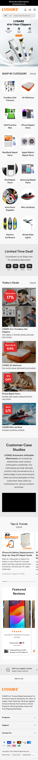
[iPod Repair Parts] (10, 169)
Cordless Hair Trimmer (10, 99)
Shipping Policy (27, 755)
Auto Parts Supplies (10, 208)
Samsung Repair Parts (28, 181)
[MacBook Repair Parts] (10, 141)
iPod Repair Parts (10, 181)
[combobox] (19, 15)
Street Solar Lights (28, 236)
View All (33, 283)
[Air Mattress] (28, 86)
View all (33, 73)
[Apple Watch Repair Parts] (28, 141)
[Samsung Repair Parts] (28, 169)
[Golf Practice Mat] (10, 114)
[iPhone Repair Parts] (28, 114)
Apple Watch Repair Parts (28, 153)
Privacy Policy (16, 755)
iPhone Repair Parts (28, 126)
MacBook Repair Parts (10, 153)
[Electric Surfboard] (10, 223)
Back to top (19, 679)
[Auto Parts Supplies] (10, 196)
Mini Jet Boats (28, 207)
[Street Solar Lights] (28, 223)
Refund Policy (6, 755)
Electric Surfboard (10, 236)
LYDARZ (15, 751)
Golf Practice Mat (10, 126)
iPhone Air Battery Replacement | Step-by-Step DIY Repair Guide (18, 554)
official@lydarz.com (19, 4)
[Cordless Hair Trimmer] (10, 86)
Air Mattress (28, 97)
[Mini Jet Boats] (28, 196)
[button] (30, 9)
